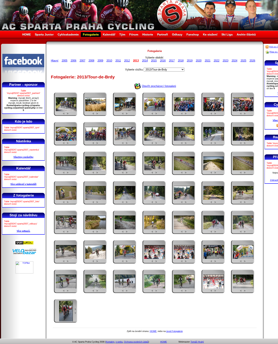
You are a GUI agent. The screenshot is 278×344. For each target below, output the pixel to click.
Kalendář (109, 34)
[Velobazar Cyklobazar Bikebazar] (24, 253)
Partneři (162, 34)
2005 (64, 60)
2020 (198, 60)
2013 (136, 60)
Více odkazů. (23, 231)
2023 (225, 60)
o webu (119, 342)
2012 (127, 60)
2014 (145, 60)
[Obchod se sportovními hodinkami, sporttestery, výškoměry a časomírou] (24, 245)
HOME (26, 34)
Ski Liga (227, 34)
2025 (243, 60)
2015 (154, 60)
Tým (122, 34)
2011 (118, 60)
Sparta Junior (44, 34)
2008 (91, 60)
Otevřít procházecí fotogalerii (159, 86)
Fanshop (192, 34)
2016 (163, 60)
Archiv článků (246, 34)
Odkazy (177, 34)
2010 (109, 60)
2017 (172, 60)
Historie (147, 34)
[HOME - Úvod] (139, 29)
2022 (216, 60)
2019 (190, 60)
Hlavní (54, 60)
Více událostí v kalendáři (23, 184)
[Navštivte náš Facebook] (23, 77)
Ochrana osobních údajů (136, 342)
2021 (207, 60)
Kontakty (110, 342)
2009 (100, 60)
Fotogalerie (91, 34)
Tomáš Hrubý (197, 342)
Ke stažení (210, 34)
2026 (252, 60)
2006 (73, 60)
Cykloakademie (68, 34)
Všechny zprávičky (23, 157)
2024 (234, 60)
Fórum (133, 34)
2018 (181, 60)
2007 (82, 60)
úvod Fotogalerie (174, 331)
